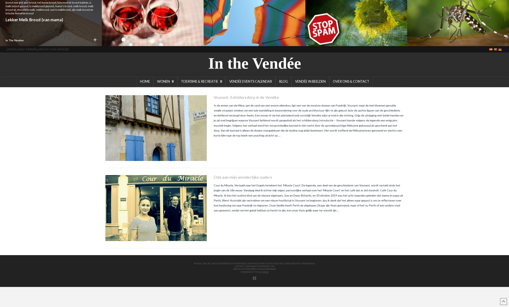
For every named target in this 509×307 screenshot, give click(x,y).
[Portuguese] (495, 49)
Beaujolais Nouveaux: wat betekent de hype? (149, 42)
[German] (500, 49)
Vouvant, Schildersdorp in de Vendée (246, 97)
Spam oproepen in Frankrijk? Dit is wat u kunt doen (353, 27)
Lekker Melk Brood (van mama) (34, 19)
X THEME (264, 272)
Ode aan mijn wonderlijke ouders (243, 177)
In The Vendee (15, 40)
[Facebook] (254, 278)
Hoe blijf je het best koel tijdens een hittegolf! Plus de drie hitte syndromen (252, 23)
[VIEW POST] (156, 128)
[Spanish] (491, 49)
